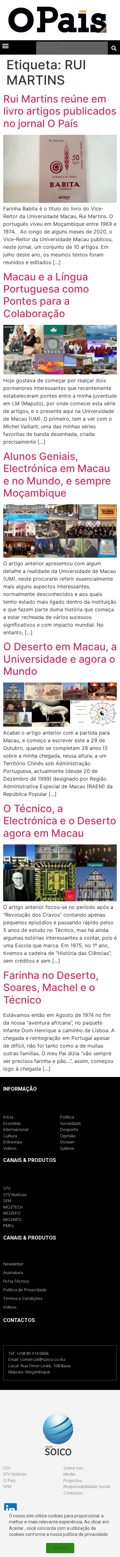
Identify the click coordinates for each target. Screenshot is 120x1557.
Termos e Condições (22, 1298)
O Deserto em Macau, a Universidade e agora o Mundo (60, 658)
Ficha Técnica (16, 1281)
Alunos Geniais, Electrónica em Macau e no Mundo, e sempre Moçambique (57, 474)
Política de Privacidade (24, 1290)
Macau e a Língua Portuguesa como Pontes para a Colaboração (46, 295)
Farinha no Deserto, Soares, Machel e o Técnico (51, 987)
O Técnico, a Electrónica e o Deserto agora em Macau (59, 820)
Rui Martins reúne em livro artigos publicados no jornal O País (59, 111)
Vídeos (9, 1307)
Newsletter (13, 1264)
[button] (5, 45)
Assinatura (13, 1272)
